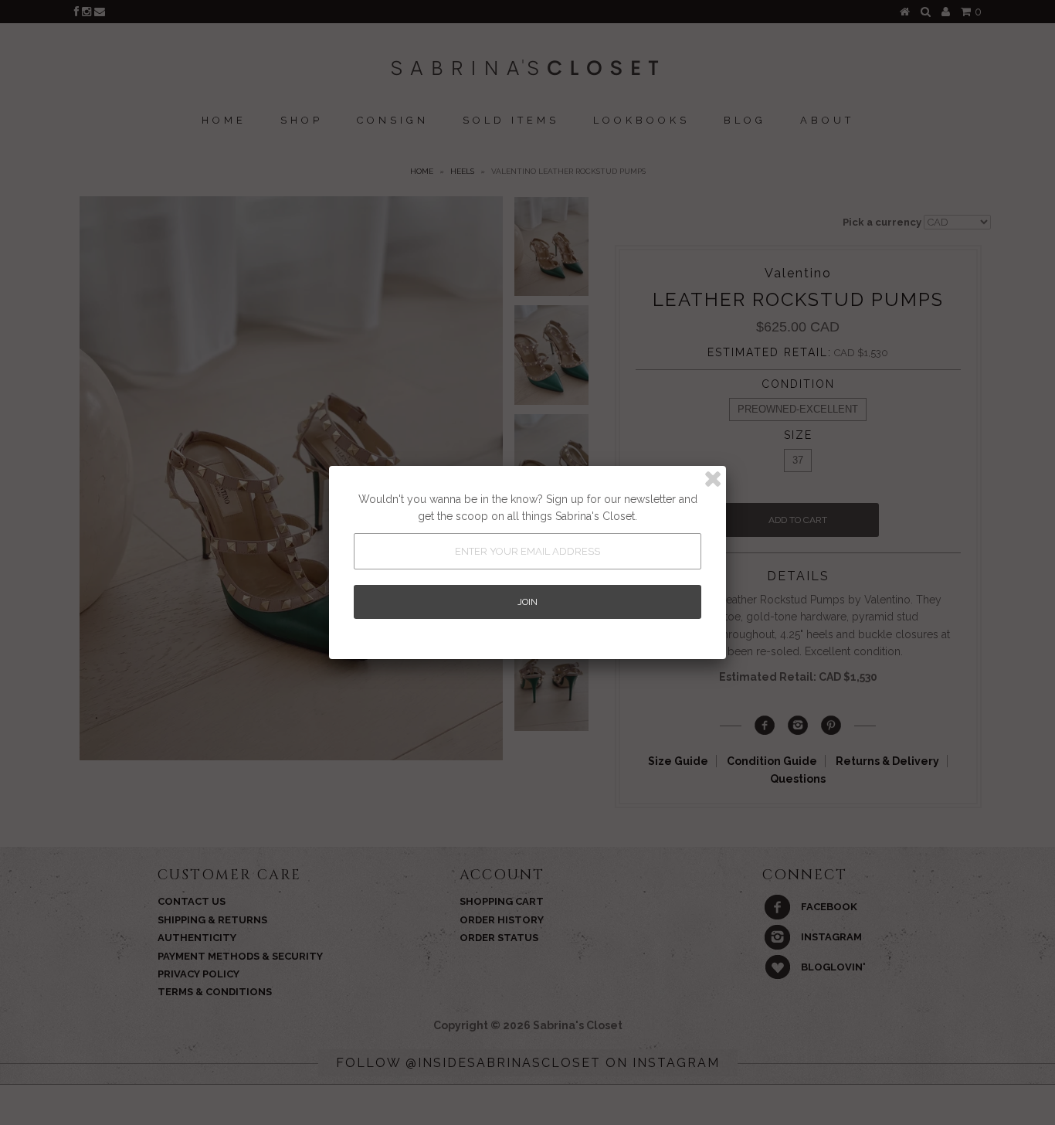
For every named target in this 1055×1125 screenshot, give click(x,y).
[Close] (712, 479)
